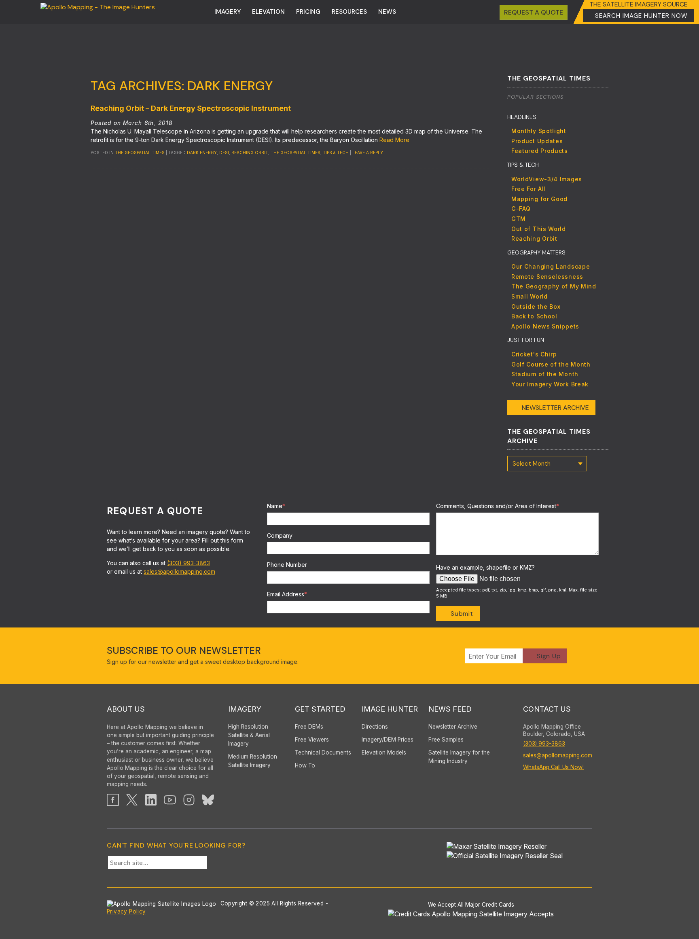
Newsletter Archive (555, 407)
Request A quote (533, 12)
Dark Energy (202, 152)
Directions (375, 726)
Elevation (268, 12)
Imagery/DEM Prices (387, 739)
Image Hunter (390, 709)
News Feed (450, 709)
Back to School (534, 316)
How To (305, 765)
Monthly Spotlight (538, 130)
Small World (529, 296)
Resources (349, 12)
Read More (394, 139)
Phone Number (287, 564)
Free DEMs (309, 726)
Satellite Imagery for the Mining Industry (459, 756)
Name (276, 505)
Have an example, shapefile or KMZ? (485, 567)
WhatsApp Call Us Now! (553, 767)
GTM (518, 218)
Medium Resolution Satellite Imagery (252, 760)
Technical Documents (323, 752)
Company (279, 535)
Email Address (287, 594)
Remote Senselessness (547, 276)
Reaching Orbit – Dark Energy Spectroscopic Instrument (191, 108)
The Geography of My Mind (553, 286)
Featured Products (539, 150)
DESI (224, 152)
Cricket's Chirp (534, 354)
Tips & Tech (336, 152)
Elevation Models (384, 752)
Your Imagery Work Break (550, 384)
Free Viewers (312, 739)
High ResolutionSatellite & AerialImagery (249, 735)
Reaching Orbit (249, 152)
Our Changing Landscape (550, 266)
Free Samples (446, 739)
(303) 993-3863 (188, 563)
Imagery (227, 12)
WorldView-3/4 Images (546, 179)
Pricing (308, 12)
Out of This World (538, 228)
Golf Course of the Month (551, 364)
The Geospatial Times (140, 152)
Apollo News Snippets (545, 326)
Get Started (320, 709)
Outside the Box (536, 306)
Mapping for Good (539, 198)
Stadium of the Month (544, 374)
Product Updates (537, 141)
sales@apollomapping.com (179, 571)
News (387, 12)
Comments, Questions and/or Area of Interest (497, 505)
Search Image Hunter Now (641, 16)
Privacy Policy (126, 911)
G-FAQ (521, 208)
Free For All (528, 188)
